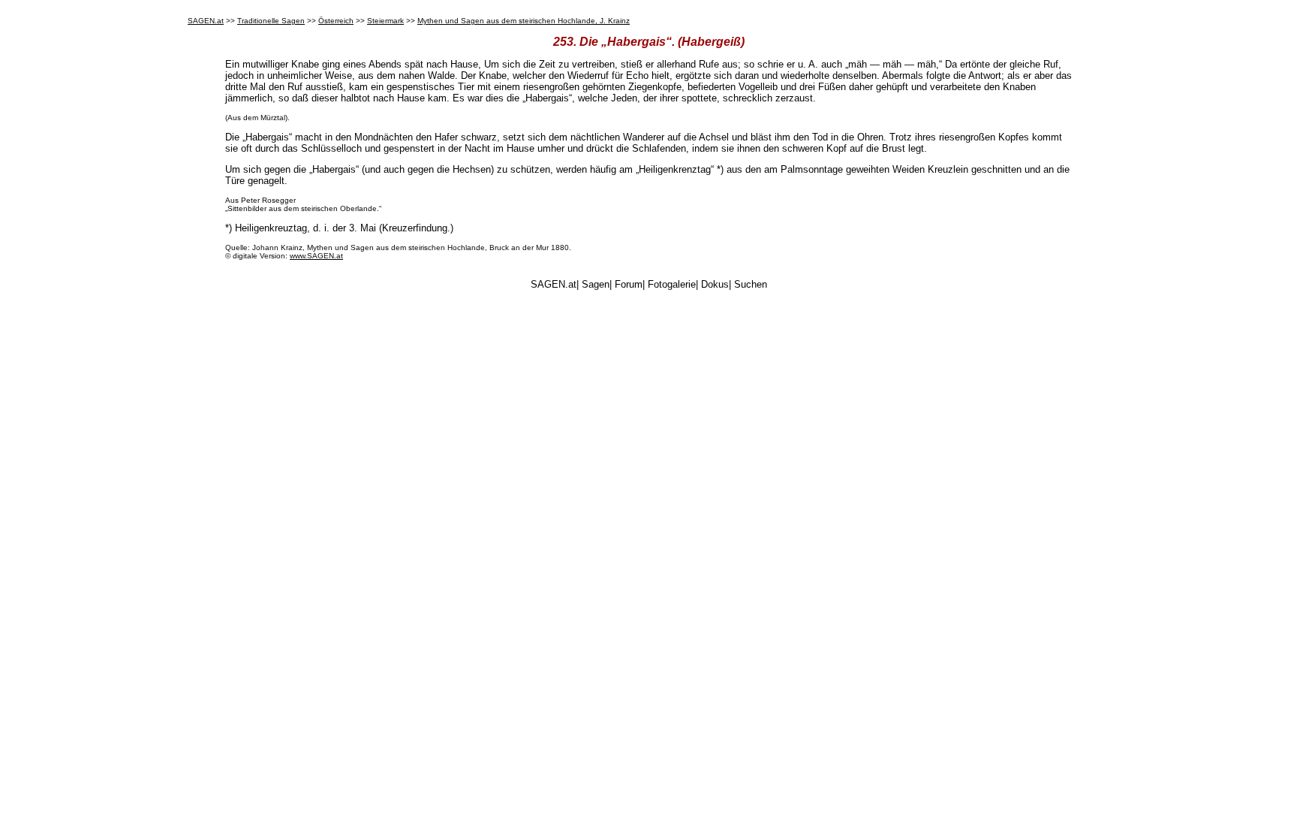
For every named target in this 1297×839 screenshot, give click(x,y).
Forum (628, 284)
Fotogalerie (672, 284)
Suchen (750, 284)
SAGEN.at (206, 21)
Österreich (336, 21)
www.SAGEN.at (316, 256)
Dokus (715, 284)
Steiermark (385, 21)
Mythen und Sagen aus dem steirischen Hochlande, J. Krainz (523, 21)
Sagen (595, 284)
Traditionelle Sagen (271, 21)
